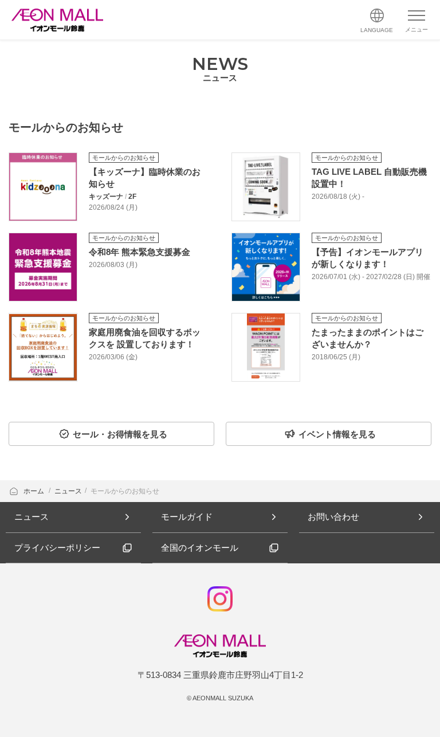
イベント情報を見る (337, 434)
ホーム (34, 491)
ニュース (68, 491)
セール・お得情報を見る (120, 434)
